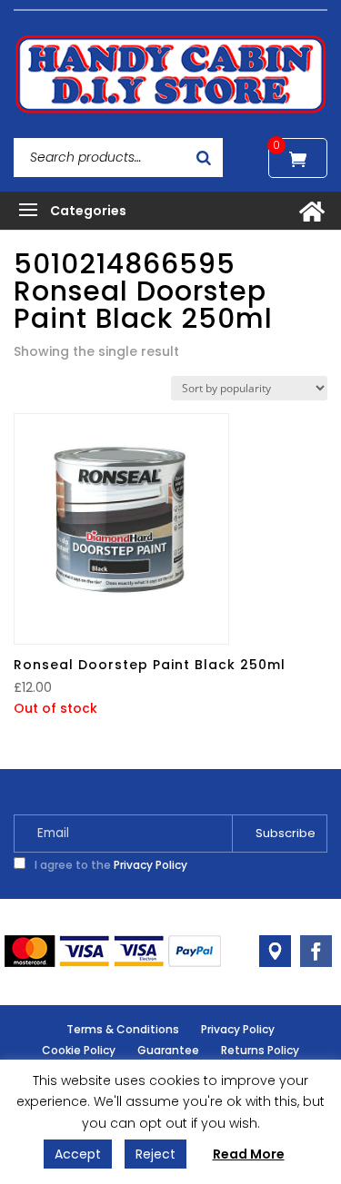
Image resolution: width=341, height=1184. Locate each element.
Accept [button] (78, 1154)
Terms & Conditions (122, 1029)
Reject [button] (155, 1154)
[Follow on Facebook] (316, 951)
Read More (249, 1154)
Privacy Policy (150, 865)
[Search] (204, 157)
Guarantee (168, 1050)
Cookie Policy (78, 1050)
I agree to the (109, 865)
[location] (275, 951)
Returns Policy (260, 1050)
